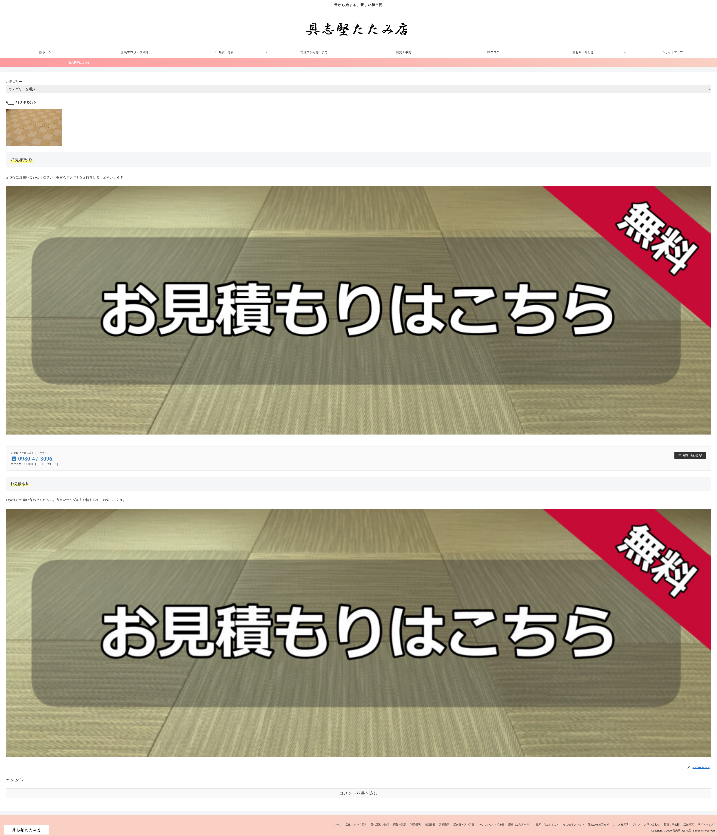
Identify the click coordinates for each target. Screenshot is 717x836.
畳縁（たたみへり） (520, 824)
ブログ (636, 824)
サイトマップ (705, 824)
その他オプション (573, 824)
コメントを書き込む (358, 793)
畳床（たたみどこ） (547, 824)
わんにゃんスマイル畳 (491, 824)
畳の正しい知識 (380, 824)
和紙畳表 (415, 824)
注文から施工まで (598, 824)
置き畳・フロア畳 (463, 824)
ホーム (338, 824)
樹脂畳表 (430, 824)
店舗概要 (688, 824)
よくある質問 (620, 824)
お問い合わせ (652, 824)
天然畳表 (444, 824)
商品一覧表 (399, 824)
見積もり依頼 (671, 824)
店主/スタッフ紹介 (356, 824)
